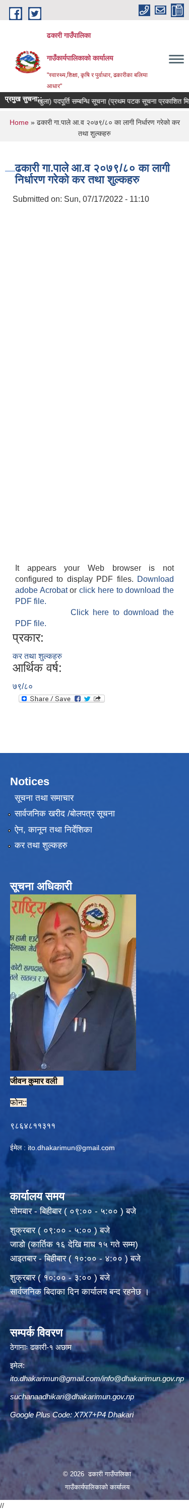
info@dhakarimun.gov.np (143, 1378)
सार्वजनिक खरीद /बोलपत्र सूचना (65, 813)
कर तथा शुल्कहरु (37, 656)
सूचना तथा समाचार (44, 798)
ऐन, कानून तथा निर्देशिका (53, 830)
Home (19, 122)
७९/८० (23, 686)
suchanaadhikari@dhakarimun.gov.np (72, 1396)
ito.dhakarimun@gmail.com (71, 1148)
